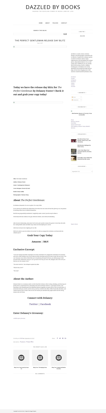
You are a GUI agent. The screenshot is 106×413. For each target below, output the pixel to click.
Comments (75, 100)
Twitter (33, 304)
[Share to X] (60, 338)
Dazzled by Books (53, 7)
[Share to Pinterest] (63, 338)
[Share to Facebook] (57, 338)
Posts (74, 97)
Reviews (73, 128)
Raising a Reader (75, 121)
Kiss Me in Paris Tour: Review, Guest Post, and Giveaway (84, 140)
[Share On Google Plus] (65, 338)
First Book (73, 123)
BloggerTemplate (33, 411)
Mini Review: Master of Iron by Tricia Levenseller (82, 114)
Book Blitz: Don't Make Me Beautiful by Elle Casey (85, 158)
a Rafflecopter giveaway (19, 318)
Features (23, 342)
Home (72, 120)
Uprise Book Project (76, 124)
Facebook (45, 304)
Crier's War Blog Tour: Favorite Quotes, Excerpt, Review (85, 151)
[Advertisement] (82, 198)
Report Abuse (74, 224)
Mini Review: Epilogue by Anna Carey (84, 145)
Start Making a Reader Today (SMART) (80, 126)
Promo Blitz (30, 342)
